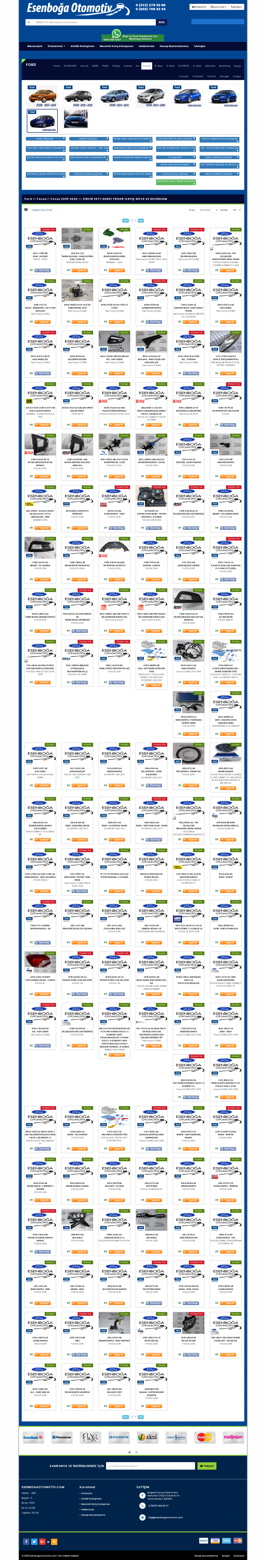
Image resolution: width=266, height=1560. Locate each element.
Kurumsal (219, 7)
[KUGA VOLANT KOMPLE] (40, 393)
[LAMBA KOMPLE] (225, 1271)
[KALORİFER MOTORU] (77, 341)
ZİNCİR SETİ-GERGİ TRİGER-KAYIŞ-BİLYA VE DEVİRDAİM (176, 181)
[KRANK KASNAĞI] (225, 754)
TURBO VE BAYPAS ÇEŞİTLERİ (218, 157)
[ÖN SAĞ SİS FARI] (188, 1323)
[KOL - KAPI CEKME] (114, 341)
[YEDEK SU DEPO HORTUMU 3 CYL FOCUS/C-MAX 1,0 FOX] (225, 1065)
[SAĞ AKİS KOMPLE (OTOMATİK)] (40, 651)
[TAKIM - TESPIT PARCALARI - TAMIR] (151, 808)
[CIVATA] (114, 290)
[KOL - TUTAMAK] (188, 341)
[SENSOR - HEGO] (77, 1271)
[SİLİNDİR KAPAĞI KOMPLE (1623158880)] (40, 808)
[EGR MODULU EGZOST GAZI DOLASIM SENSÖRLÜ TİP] (151, 1014)
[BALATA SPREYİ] (77, 393)
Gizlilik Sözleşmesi (82, 46)
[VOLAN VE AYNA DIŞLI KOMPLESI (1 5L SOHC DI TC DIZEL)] (225, 548)
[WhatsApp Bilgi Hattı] (133, 34)
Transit (211, 76)
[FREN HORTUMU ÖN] (188, 1220)
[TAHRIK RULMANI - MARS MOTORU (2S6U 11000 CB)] (77, 238)
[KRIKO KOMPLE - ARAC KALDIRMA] (40, 859)
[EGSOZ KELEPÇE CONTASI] (188, 548)
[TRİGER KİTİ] (77, 496)
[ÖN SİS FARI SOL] (151, 1323)
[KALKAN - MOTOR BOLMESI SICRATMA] (151, 1374)
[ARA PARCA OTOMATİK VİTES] (114, 1117)
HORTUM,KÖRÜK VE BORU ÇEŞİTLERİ (175, 138)
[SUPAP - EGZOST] (225, 859)
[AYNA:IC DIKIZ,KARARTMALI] (225, 341)
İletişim (200, 46)
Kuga (237, 65)
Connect (198, 76)
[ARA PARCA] (77, 1220)
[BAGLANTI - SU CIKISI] (114, 1168)
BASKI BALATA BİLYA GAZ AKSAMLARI (131, 148)
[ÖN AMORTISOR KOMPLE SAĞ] (151, 599)
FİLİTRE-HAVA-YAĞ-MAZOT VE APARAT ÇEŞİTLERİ (133, 138)
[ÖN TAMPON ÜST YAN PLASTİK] (225, 393)
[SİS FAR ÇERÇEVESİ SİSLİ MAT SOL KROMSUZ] (188, 599)
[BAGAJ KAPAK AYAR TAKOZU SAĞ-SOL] (151, 962)
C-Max (197, 65)
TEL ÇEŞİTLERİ (174, 157)
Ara (161, 22)
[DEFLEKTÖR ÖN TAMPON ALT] (77, 548)
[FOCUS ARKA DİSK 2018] (114, 911)
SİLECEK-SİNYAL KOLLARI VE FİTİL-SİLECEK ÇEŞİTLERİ (46, 157)
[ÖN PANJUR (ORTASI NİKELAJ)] (225, 808)
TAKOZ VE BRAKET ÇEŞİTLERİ (218, 174)
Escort (84, 65)
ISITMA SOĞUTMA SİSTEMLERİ (175, 164)
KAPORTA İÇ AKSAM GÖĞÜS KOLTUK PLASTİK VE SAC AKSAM (46, 174)
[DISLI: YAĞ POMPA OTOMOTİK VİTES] (151, 651)
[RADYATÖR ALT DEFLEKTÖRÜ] (188, 393)
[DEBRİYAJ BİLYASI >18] (151, 911)
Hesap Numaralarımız (174, 46)
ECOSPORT (70, 65)
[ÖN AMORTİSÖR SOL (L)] (77, 651)
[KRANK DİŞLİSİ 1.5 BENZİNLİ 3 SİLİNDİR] (40, 1168)
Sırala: (192, 210)
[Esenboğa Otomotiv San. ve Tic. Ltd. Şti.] (94, 9)
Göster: (224, 210)
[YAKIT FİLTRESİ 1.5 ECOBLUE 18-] (188, 911)
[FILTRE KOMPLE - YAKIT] (114, 496)
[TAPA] (77, 1323)
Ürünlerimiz (55, 46)
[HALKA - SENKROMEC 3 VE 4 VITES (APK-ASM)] (40, 290)
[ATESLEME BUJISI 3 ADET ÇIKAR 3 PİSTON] (188, 290)
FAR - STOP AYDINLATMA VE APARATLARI (220, 148)
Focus (147, 65)
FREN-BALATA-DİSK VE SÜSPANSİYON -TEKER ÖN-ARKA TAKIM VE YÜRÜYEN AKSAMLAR (89, 157)
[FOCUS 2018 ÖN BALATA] (188, 962)
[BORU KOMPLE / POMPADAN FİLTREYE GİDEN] (188, 702)
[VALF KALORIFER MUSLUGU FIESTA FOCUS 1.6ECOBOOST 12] (40, 1117)
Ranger (224, 76)
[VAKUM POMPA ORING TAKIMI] (225, 238)
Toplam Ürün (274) (41, 210)
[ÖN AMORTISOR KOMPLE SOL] (114, 599)
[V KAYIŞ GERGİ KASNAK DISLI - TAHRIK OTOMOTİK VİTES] (225, 651)
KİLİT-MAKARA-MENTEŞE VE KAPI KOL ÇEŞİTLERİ (220, 164)
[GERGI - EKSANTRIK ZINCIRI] (77, 808)
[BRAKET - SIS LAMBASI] (40, 548)
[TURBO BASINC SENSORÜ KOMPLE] (40, 599)
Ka (137, 65)
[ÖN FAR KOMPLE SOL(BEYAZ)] (77, 1374)
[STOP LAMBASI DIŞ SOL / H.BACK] (40, 962)
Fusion (128, 65)
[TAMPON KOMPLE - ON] (40, 911)
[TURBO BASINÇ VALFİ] (77, 290)
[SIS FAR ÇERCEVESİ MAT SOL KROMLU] (40, 444)
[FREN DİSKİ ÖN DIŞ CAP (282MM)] (77, 911)
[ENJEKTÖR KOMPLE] (188, 1014)
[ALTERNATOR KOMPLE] (151, 290)
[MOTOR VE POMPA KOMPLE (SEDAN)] (40, 1220)
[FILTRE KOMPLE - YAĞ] (225, 1220)
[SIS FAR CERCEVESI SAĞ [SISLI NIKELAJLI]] (77, 444)
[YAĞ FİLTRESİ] (151, 1168)
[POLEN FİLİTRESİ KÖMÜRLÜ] (114, 393)
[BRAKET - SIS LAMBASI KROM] (225, 496)
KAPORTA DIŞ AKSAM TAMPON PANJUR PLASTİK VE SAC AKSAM (133, 157)
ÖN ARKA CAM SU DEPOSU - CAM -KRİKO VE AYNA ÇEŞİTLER (89, 148)
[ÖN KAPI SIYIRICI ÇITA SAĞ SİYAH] (77, 962)
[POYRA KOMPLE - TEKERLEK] (225, 1168)
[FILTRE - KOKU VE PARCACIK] (225, 911)
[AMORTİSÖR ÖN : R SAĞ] (114, 444)
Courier (184, 76)
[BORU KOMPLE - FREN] (40, 1271)
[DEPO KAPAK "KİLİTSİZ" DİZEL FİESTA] (77, 859)
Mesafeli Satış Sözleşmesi (116, 46)
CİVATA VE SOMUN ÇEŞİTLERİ (88, 174)
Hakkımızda (146, 46)
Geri (125, 220)
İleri (141, 220)
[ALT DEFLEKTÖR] (225, 599)
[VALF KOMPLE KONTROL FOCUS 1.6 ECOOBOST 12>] (188, 1065)
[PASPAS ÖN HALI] (151, 859)
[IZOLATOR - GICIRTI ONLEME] (188, 444)
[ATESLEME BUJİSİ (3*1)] (114, 1220)
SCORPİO (183, 65)
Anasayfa (35, 46)
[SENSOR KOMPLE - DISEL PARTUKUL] (114, 1323)
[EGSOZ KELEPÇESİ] (77, 754)
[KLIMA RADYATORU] (225, 962)
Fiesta (116, 65)
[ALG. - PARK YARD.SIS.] (40, 1374)
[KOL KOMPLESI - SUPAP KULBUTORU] (151, 754)
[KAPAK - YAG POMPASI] (77, 1117)
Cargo (237, 76)
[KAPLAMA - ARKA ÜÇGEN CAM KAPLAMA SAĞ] (151, 341)
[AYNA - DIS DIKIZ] (40, 238)
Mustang (225, 65)
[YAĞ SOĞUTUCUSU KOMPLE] (114, 1271)
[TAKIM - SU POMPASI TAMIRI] (114, 808)
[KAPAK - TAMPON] (225, 1117)
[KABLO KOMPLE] (188, 651)
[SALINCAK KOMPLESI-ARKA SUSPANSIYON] (151, 1117)
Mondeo (210, 65)
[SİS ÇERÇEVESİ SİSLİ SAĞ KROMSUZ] (188, 496)
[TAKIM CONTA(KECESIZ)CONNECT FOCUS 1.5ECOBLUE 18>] (151, 393)
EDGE (95, 65)
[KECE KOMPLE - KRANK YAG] (188, 754)
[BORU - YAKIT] (225, 1014)
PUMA (105, 65)
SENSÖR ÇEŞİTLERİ (88, 138)
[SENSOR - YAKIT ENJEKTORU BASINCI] (188, 1117)
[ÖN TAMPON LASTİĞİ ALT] (114, 548)
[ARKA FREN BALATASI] (151, 238)
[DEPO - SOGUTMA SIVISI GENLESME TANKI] (225, 702)
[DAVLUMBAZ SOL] (40, 341)
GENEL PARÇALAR (44, 138)
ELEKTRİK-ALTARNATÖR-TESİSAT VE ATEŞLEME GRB (176, 148)
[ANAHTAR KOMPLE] (225, 444)
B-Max (159, 65)
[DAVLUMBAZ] (225, 290)
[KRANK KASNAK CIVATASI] (77, 1168)
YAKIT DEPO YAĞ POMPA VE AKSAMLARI (46, 148)
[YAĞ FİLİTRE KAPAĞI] (151, 1271)
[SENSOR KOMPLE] (114, 754)
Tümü (56, 65)
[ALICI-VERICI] (40, 754)
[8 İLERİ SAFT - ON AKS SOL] (225, 1323)
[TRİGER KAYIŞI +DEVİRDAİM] (77, 599)
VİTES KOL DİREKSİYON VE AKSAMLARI (220, 138)
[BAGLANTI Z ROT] (114, 1374)
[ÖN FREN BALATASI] (188, 238)
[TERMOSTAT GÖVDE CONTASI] (188, 808)
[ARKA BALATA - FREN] (40, 496)
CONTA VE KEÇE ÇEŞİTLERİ (175, 174)
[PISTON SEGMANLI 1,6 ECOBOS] (114, 859)
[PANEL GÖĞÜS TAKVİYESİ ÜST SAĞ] (114, 651)
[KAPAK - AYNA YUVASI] (188, 1271)
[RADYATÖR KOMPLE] (188, 859)
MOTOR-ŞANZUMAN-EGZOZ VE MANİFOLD (133, 174)
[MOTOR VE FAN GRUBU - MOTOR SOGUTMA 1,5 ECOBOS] (151, 496)
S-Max (170, 65)
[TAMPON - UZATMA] (151, 548)
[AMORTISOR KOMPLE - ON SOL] (151, 444)
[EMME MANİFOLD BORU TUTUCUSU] (114, 238)
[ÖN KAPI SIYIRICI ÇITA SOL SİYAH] (114, 962)
